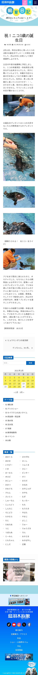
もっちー (25, 500)
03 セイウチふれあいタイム (16, 412)
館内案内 (19, 630)
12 (23, 380)
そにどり (8, 512)
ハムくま (25, 465)
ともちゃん (9, 540)
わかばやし (26, 540)
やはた (24, 512)
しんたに (8, 508)
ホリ (24, 476)
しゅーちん (9, 500)
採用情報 (19, 650)
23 (10, 386)
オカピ (8, 476)
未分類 (9, 44)
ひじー (24, 468)
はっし (24, 461)
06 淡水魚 (9, 424)
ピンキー (25, 472)
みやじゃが (26, 488)
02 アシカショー (11, 408)
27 (28, 386)
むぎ (24, 496)
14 (32, 380)
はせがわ (25, 457)
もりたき (25, 508)
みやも (24, 492)
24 (14, 386)
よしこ (24, 520)
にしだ (8, 544)
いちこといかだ (19, 571)
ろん (24, 532)
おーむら (8, 472)
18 (19, 383)
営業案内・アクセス (19, 634)
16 (10, 383)
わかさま (25, 536)
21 (32, 383)
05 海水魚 (9, 420)
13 (28, 380)
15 (5, 383)
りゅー (24, 524)
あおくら (8, 457)
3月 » (22, 392)
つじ (7, 528)
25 (19, 386)
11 (19, 380)
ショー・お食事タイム (19, 642)
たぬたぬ (8, 524)
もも (24, 504)
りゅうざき (26, 528)
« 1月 (16, 392)
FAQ (19, 646)
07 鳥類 (8, 428)
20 (28, 383)
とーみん (8, 536)
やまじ (24, 516)
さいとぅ (8, 496)
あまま (8, 461)
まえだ (24, 480)
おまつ (8, 484)
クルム (8, 492)
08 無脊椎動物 (11, 432)
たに (7, 520)
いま (7, 468)
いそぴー (8, 465)
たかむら (8, 516)
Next (34, 572)
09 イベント (10, 436)
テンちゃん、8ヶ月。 (22, 347)
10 (14, 380)
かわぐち (8, 488)
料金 (19, 638)
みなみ (24, 484)
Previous (2, 572)
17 (14, 383)
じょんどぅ (9, 504)
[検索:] (19, 362)
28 (32, 386)
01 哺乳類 (9, 404)
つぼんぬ (8, 532)
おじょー (8, 480)
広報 (24, 544)
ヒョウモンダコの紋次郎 (17, 340)
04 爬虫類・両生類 (12, 416)
